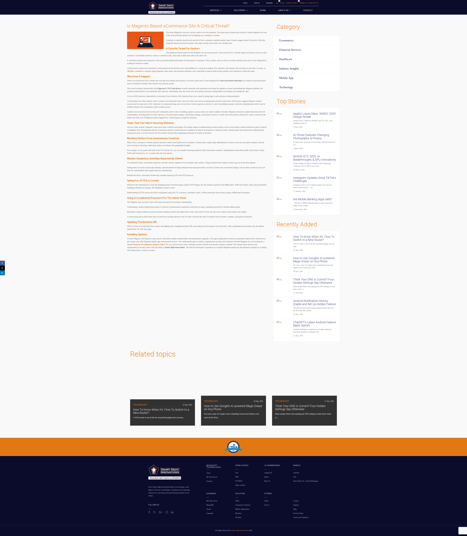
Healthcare (285, 59)
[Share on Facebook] (2, 263)
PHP (236, 477)
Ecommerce (286, 40)
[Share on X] (2, 268)
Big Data (238, 513)
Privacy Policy (298, 513)
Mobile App (286, 77)
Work (263, 10)
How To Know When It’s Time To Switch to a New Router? (161, 411)
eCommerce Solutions (242, 505)
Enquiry (269, 3)
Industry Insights (289, 68)
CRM (237, 501)
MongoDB (210, 505)
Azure (208, 473)
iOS (294, 477)
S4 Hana (238, 517)
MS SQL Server (211, 477)
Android (296, 473)
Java (236, 473)
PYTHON (238, 481)
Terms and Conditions (300, 517)
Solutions (239, 10)
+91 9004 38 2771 (312, 3)
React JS (267, 481)
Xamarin (209, 481)
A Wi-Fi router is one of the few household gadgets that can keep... (158, 417)
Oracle (208, 509)
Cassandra (209, 513)
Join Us (257, 3)
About (266, 501)
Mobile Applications (242, 509)
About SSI (283, 10)
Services (214, 10)
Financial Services (290, 49)
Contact (308, 10)
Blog (245, 3)
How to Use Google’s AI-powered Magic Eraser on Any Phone (233, 407)
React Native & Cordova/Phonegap (305, 481)
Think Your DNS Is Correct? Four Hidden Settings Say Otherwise (300, 407)
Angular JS (268, 473)
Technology (286, 87)
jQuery (266, 477)
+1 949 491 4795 (291, 3)
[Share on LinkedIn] (2, 272)
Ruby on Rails (240, 485)
